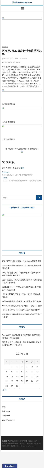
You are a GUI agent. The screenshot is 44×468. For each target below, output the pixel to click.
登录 (22, 168)
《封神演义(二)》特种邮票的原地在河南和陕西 (21, 310)
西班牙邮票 (16, 62)
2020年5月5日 (8, 58)
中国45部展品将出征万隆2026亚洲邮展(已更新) (21, 301)
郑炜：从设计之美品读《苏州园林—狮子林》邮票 (22, 306)
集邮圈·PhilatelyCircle (10, 441)
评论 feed (6, 416)
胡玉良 (4, 342)
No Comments (22, 58)
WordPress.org (8, 420)
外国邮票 (5, 46)
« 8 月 (4, 390)
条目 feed (6, 411)
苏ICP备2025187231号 (30, 441)
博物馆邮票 (8, 62)
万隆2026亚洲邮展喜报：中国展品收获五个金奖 (21, 261)
